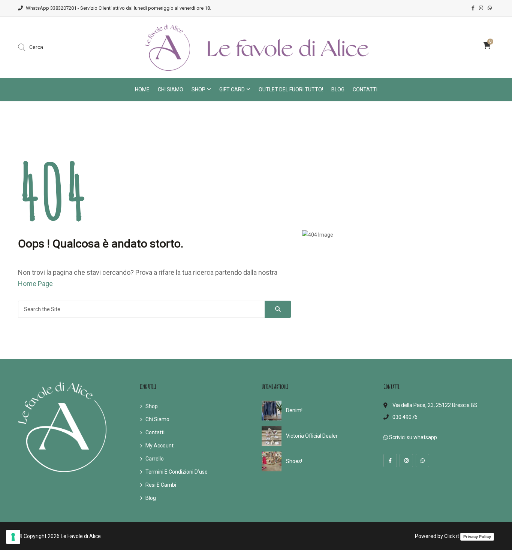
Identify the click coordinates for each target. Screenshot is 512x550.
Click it (451, 536)
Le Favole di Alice (81, 536)
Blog (337, 89)
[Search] (278, 309)
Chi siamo (170, 89)
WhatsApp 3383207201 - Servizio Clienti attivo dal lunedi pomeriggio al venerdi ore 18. (118, 8)
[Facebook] (390, 460)
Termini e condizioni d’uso (176, 472)
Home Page (35, 284)
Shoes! (294, 461)
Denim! (294, 410)
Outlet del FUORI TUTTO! (291, 89)
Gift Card (232, 89)
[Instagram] (406, 460)
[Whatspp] (422, 460)
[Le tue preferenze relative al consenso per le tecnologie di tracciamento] (13, 537)
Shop (198, 89)
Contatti (365, 89)
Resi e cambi (160, 485)
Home (142, 89)
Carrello (154, 459)
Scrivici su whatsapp (412, 437)
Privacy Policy (477, 536)
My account (159, 446)
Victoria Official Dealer (312, 436)
